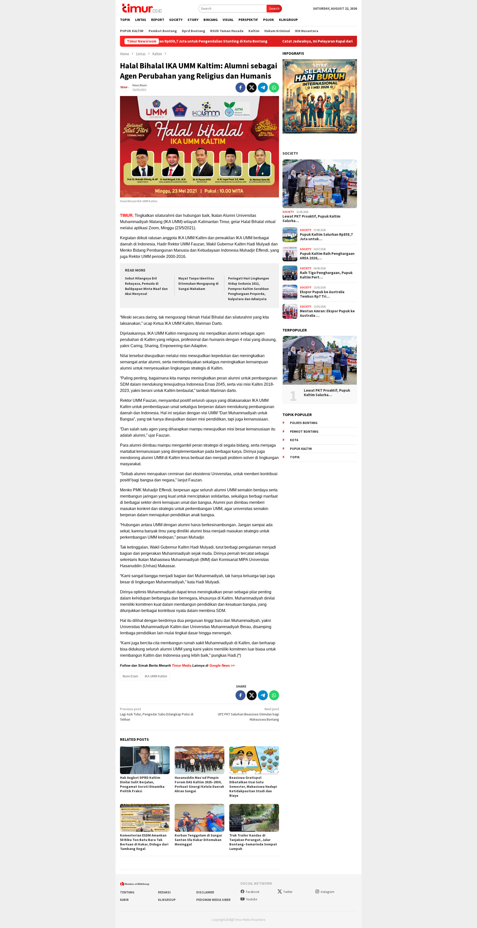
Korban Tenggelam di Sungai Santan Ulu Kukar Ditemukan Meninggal (198, 839)
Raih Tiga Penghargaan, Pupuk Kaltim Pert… (326, 275)
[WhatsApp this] (274, 88)
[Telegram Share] (263, 88)
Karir (124, 900)
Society (290, 153)
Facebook (252, 892)
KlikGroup (167, 900)
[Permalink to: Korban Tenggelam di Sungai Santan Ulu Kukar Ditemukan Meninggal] (199, 818)
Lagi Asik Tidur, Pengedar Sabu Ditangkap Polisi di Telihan (156, 714)
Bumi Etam (130, 676)
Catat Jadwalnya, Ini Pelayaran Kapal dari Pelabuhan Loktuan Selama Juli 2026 (306, 41)
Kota (294, 440)
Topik (295, 457)
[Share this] (240, 88)
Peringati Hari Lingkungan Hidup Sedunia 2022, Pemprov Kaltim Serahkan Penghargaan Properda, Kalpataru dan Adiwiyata (248, 288)
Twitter (287, 892)
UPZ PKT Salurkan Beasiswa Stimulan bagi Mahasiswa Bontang (248, 714)
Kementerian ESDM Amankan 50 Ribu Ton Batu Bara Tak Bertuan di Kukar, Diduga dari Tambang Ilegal (144, 842)
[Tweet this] (252, 88)
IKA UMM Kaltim (156, 676)
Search (274, 8)
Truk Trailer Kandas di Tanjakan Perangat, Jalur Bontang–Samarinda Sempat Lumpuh (253, 842)
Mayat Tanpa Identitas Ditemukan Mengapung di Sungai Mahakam (198, 283)
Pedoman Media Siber (213, 900)
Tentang (127, 892)
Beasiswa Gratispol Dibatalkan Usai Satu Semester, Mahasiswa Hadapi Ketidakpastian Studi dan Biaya (253, 786)
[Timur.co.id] (141, 8)
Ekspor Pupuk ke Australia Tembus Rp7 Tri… (322, 294)
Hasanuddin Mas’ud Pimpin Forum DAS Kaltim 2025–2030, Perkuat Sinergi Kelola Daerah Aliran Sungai (199, 784)
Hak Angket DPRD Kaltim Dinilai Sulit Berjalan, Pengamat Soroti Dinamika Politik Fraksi (142, 784)
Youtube (251, 899)
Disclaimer (205, 892)
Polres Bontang (304, 423)
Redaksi (164, 892)
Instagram (327, 892)
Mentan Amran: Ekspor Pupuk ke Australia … (327, 313)
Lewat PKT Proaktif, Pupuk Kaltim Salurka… (311, 218)
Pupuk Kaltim (301, 449)
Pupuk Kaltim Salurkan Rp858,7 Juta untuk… (326, 236)
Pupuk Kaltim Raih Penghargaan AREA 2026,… (327, 255)
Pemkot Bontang (304, 431)
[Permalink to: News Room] (125, 87)
